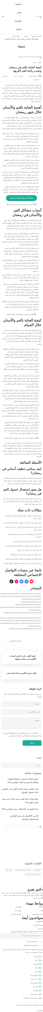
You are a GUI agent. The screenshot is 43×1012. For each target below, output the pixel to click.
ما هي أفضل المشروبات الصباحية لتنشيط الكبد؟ (25, 554)
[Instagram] (36, 900)
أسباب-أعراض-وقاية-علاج (23, 870)
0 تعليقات (36, 79)
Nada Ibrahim (33, 76)
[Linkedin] (33, 900)
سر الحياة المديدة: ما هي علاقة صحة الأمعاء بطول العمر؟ (22, 563)
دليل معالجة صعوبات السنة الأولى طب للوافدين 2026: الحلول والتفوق (20, 790)
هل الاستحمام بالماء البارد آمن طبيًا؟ (29, 550)
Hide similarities (32, 941)
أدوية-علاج (37, 870)
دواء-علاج (8, 870)
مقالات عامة (16, 36)
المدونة (25, 36)
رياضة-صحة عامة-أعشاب (33, 874)
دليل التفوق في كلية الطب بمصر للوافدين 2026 (20, 809)
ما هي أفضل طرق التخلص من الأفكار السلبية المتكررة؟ (23, 546)
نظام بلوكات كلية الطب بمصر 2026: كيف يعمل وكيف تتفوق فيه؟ (20, 800)
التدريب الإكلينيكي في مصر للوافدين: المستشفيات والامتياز (24, 817)
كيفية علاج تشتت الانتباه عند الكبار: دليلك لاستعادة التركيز (22, 523)
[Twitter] (39, 900)
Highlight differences (31, 945)
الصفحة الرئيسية (36, 36)
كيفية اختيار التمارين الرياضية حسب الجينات (26, 541)
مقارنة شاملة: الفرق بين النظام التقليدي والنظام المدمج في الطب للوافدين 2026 (22, 780)
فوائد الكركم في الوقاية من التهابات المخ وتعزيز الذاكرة (23, 559)
